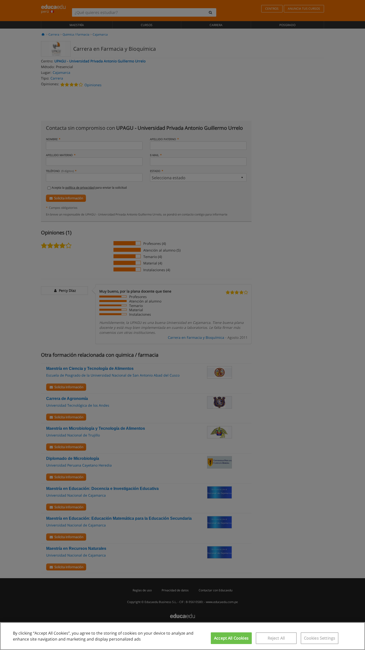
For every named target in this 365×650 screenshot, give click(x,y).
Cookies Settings (319, 638)
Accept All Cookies (231, 638)
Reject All (276, 638)
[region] (182, 636)
